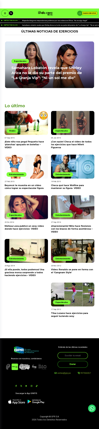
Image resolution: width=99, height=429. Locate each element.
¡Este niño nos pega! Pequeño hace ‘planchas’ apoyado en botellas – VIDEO (24, 144)
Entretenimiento (16, 174)
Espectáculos (20, 61)
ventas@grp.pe (64, 373)
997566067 (85, 373)
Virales (12, 131)
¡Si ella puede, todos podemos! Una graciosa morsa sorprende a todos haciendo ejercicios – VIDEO (24, 272)
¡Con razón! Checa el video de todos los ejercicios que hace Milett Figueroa (71, 144)
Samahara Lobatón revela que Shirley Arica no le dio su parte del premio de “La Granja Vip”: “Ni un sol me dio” (46, 73)
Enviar (73, 364)
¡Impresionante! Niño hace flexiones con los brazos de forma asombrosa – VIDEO (72, 229)
